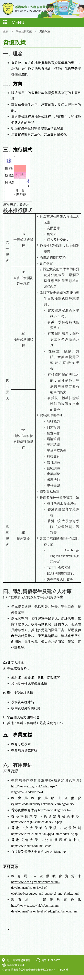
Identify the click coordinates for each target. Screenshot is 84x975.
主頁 (5, 31)
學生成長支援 (24, 31)
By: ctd (64, 969)
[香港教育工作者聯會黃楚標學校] (30, 14)
